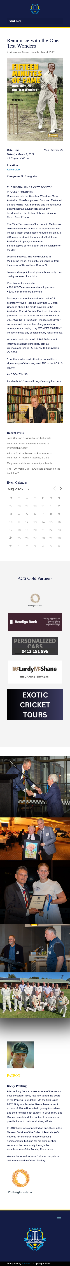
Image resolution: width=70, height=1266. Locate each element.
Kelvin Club (13, 169)
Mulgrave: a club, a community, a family (29, 463)
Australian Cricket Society (24, 52)
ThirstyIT (27, 1263)
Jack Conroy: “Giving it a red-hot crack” (29, 438)
